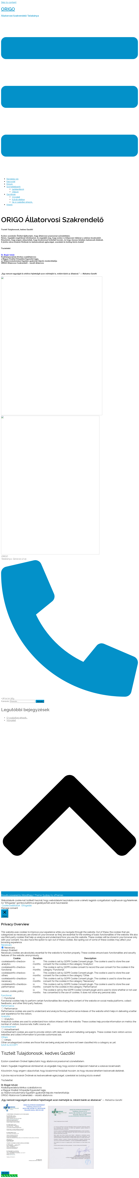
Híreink (9, 205)
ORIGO (8, 9)
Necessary (9, 947)
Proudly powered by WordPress (17, 895)
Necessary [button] (6, 945)
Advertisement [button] (8, 1026)
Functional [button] (6, 995)
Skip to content (8, 2)
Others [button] (4, 1037)
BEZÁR (5, 1173)
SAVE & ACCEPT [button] (9, 1045)
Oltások (15, 192)
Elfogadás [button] (26, 905)
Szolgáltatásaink (13, 187)
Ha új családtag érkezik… (22, 202)
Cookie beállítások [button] (11, 905)
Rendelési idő (12, 179)
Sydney (46, 895)
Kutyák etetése (18, 199)
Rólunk (10, 184)
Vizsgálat (16, 197)
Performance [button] (7, 1006)
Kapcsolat (11, 181)
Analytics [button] (5, 1016)
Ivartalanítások (18, 189)
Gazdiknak (11, 194)
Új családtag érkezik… (17, 717)
